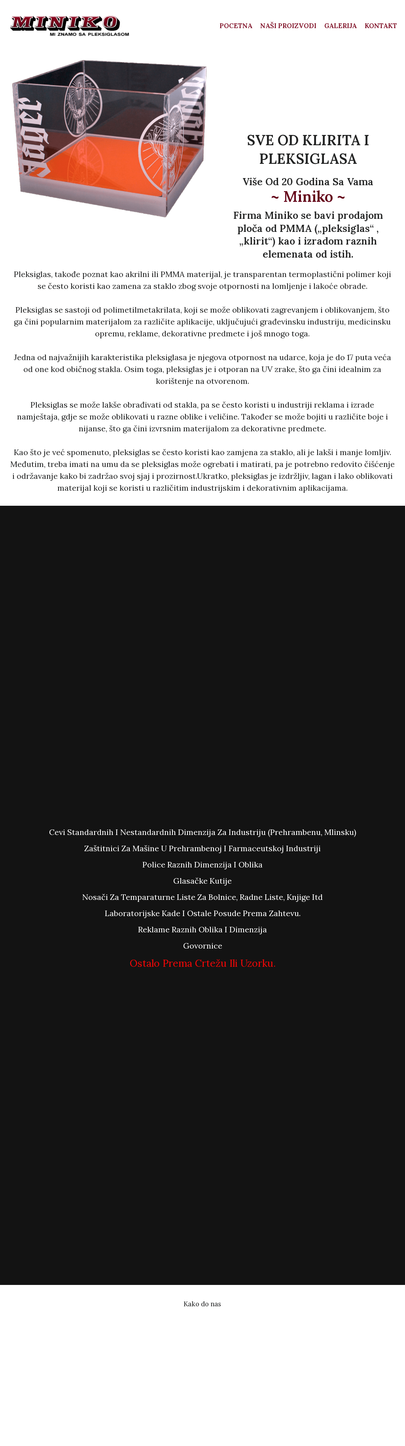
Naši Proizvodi (288, 25)
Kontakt (381, 25)
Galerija (340, 25)
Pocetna (236, 25)
